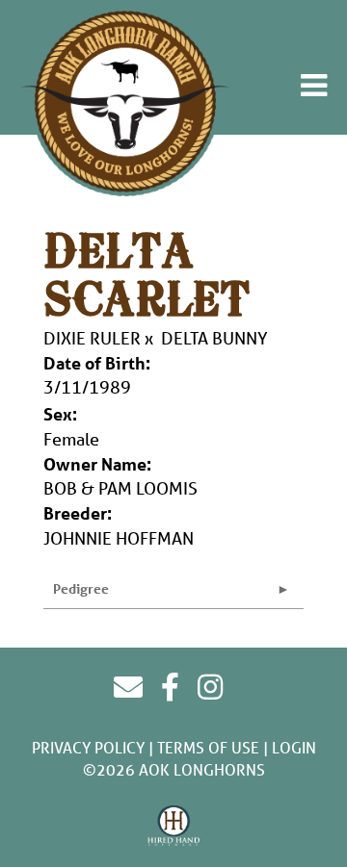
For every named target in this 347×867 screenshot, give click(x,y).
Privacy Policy (88, 747)
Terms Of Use (208, 747)
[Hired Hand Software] (173, 826)
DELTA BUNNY (214, 337)
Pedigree (81, 588)
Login (294, 747)
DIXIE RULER (92, 337)
